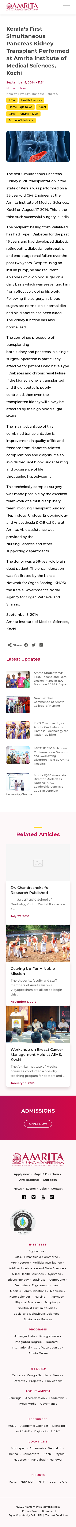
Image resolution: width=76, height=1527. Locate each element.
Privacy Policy (30, 1511)
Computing (57, 1279)
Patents (19, 1381)
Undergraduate (24, 1336)
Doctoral (52, 1341)
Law (55, 1285)
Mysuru (60, 1454)
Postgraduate (49, 1336)
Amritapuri (18, 1448)
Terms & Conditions (56, 1515)
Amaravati (37, 1448)
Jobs (43, 1188)
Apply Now (38, 1123)
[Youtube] (43, 1197)
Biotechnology (18, 1279)
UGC (53, 1481)
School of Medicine (21, 120)
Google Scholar (38, 1375)
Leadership (57, 1398)
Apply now (22, 1174)
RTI (40, 1515)
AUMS (12, 1425)
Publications (53, 1381)
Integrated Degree (28, 1341)
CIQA (63, 1481)
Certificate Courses (47, 1347)
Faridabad (38, 1459)
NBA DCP (27, 1481)
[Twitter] (33, 1197)
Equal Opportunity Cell (22, 1515)
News (22, 88)
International (21, 1347)
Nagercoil (20, 1459)
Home (10, 88)
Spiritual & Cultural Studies (36, 1308)
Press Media (27, 1403)
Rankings (14, 1398)
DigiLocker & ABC (47, 1431)
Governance (48, 1403)
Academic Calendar (34, 1425)
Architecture (20, 1262)
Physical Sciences (27, 1302)
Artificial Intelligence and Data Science (36, 1268)
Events (31, 1188)
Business (39, 1279)
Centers (17, 1375)
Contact (56, 1188)
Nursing (40, 1296)
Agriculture (36, 1251)
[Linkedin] (52, 1197)
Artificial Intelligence (47, 1262)
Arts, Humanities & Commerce (36, 1257)
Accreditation (35, 1398)
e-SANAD (23, 1431)
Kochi (42, 106)
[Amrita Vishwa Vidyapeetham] (22, 7)
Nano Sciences (20, 1296)
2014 (12, 100)
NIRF (42, 1481)
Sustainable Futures (38, 1319)
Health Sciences (31, 100)
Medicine (56, 1291)
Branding (58, 1425)
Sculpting (51, 1302)
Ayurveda (54, 1274)
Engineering (40, 1285)
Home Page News (20, 106)
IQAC (12, 1481)
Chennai (13, 1454)
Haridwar (56, 1459)
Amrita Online (38, 1353)
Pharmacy (56, 1296)
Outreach (50, 1179)
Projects (35, 1381)
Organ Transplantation (23, 113)
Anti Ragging (29, 1179)
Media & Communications (28, 1291)
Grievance (48, 1511)
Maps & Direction (46, 1174)
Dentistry (21, 1285)
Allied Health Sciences (28, 1274)
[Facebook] (24, 1197)
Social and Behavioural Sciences (36, 1313)
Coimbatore (31, 1454)
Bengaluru (55, 1448)
